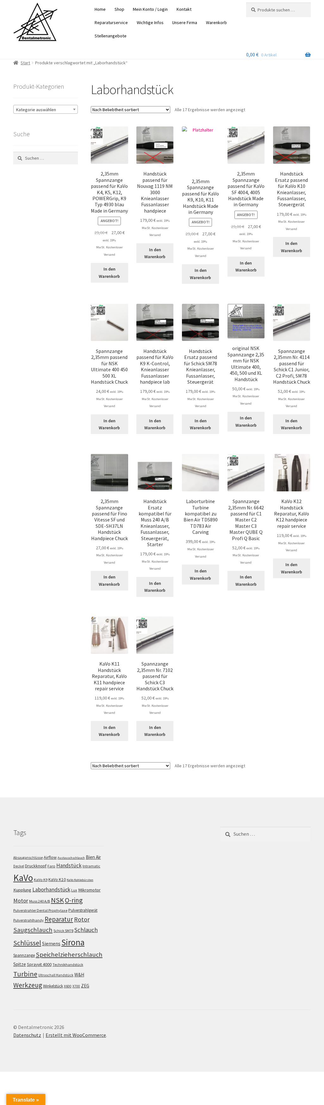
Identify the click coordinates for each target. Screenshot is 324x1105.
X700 (76, 986)
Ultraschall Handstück (55, 975)
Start (25, 63)
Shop (119, 9)
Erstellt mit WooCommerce (76, 1035)
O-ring (74, 900)
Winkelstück (53, 986)
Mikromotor (89, 890)
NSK (57, 900)
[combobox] (45, 109)
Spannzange (24, 955)
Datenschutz (27, 1035)
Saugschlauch (33, 930)
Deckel (18, 866)
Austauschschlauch (71, 858)
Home (100, 9)
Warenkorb (216, 22)
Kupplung (22, 890)
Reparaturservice (111, 22)
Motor (20, 900)
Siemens (51, 944)
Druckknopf (36, 866)
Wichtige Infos (150, 22)
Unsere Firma (184, 22)
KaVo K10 (57, 879)
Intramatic (91, 866)
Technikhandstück (68, 964)
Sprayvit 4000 (39, 964)
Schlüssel (27, 942)
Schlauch (86, 930)
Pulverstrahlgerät (82, 910)
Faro (51, 866)
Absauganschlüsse (28, 857)
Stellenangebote (111, 36)
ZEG (85, 986)
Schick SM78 (63, 930)
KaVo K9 (40, 879)
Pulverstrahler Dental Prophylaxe (40, 910)
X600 (68, 986)
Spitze (19, 964)
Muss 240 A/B (39, 901)
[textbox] (46, 109)
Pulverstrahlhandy (28, 920)
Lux (74, 890)
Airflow (50, 857)
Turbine (25, 973)
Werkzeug (27, 985)
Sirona (72, 942)
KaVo (23, 878)
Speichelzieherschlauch (69, 954)
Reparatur (59, 919)
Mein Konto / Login (150, 9)
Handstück (69, 865)
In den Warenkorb (109, 272)
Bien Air (93, 857)
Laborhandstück (51, 889)
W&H (79, 975)
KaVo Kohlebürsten (80, 880)
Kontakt (184, 9)
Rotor (82, 919)
